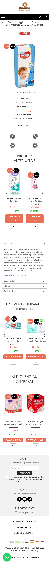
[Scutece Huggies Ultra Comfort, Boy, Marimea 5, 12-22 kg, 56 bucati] (24, 65)
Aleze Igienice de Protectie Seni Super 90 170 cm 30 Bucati (36, 339)
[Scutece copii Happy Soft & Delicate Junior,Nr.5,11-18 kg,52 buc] (35, 181)
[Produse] (3, 17)
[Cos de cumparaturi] (39, 16)
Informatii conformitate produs (16, 275)
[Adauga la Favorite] (14, 226)
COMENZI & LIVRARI (23, 521)
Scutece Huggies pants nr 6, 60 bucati (35, 423)
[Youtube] (24, 499)
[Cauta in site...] (46, 16)
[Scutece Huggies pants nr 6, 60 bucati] (36, 403)
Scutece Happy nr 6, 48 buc (14, 199)
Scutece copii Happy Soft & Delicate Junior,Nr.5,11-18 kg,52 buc (34, 199)
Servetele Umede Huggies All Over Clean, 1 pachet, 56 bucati (13, 339)
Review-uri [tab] (9, 291)
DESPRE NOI (23, 527)
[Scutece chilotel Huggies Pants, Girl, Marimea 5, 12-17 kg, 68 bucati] (13, 403)
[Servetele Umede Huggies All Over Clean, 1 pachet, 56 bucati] (13, 326)
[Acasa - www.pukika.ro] (24, 7)
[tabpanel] (24, 65)
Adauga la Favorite (23, 125)
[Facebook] (19, 499)
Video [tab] (7, 286)
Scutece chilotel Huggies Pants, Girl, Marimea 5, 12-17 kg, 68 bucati (13, 423)
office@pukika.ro (26, 512)
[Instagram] (29, 499)
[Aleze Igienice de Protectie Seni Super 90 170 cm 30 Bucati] (36, 325)
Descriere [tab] (8, 243)
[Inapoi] (2, 23)
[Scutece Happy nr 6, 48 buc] (14, 181)
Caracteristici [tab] (9, 281)
